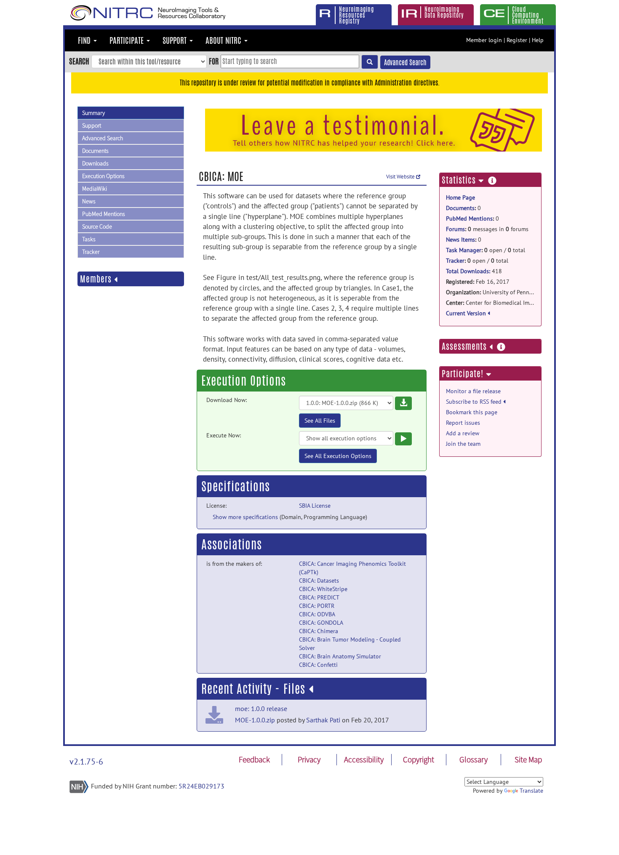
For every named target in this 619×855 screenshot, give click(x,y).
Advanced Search (405, 62)
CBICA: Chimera (318, 631)
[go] (369, 62)
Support (91, 125)
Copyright (418, 759)
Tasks (89, 239)
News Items (460, 239)
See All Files (319, 420)
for (214, 61)
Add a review (462, 433)
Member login (484, 40)
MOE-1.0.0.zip (255, 720)
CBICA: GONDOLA (321, 622)
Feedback (254, 759)
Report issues (463, 422)
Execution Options (103, 176)
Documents (95, 150)
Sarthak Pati (323, 720)
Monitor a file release (473, 391)
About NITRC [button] (224, 40)
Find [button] (85, 40)
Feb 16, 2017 (478, 281)
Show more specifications (245, 517)
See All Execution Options (337, 456)
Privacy (309, 759)
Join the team (463, 443)
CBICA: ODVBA (317, 614)
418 (474, 271)
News (89, 201)
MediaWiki (94, 188)
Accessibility (364, 759)
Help (538, 40)
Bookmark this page (471, 412)
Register (517, 40)
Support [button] (176, 40)
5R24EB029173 (201, 786)
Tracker (90, 252)
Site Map (528, 759)
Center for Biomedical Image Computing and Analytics (490, 302)
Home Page (460, 197)
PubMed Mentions (103, 214)
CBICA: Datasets (319, 580)
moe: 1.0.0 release (261, 708)
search (79, 61)
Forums (455, 229)
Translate (531, 790)
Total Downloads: (468, 271)
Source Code (97, 226)
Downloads (95, 163)
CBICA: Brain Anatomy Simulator (340, 656)
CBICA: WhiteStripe (323, 589)
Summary (93, 113)
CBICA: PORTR (316, 606)
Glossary (473, 759)
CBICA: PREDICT (319, 597)
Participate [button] (127, 40)
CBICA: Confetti (318, 665)
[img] (311, 689)
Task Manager (463, 250)
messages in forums (487, 229)
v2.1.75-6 (86, 761)
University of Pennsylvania (490, 292)
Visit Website (401, 176)
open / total (485, 250)
